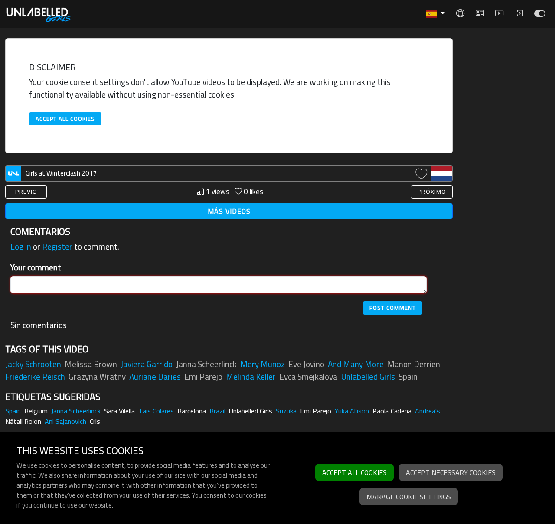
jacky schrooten (33, 364)
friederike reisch (35, 376)
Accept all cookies (65, 119)
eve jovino (306, 364)
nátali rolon (23, 421)
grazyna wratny (97, 376)
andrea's (427, 410)
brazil (217, 410)
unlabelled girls (368, 376)
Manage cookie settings (408, 496)
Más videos (229, 211)
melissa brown (91, 364)
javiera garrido (147, 364)
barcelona (191, 410)
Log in (20, 246)
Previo (26, 191)
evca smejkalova (308, 376)
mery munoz (262, 364)
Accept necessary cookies (451, 472)
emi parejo (203, 376)
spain (408, 376)
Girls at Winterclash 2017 (61, 173)
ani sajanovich (65, 421)
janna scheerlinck (206, 364)
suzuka (286, 410)
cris (95, 421)
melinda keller (251, 376)
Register (57, 246)
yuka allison (352, 410)
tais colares (156, 410)
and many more (356, 364)
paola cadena (391, 410)
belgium (36, 410)
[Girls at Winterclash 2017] (539, 15)
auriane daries (155, 376)
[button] (435, 14)
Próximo (432, 191)
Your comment (35, 267)
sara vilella (119, 410)
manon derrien (413, 364)
